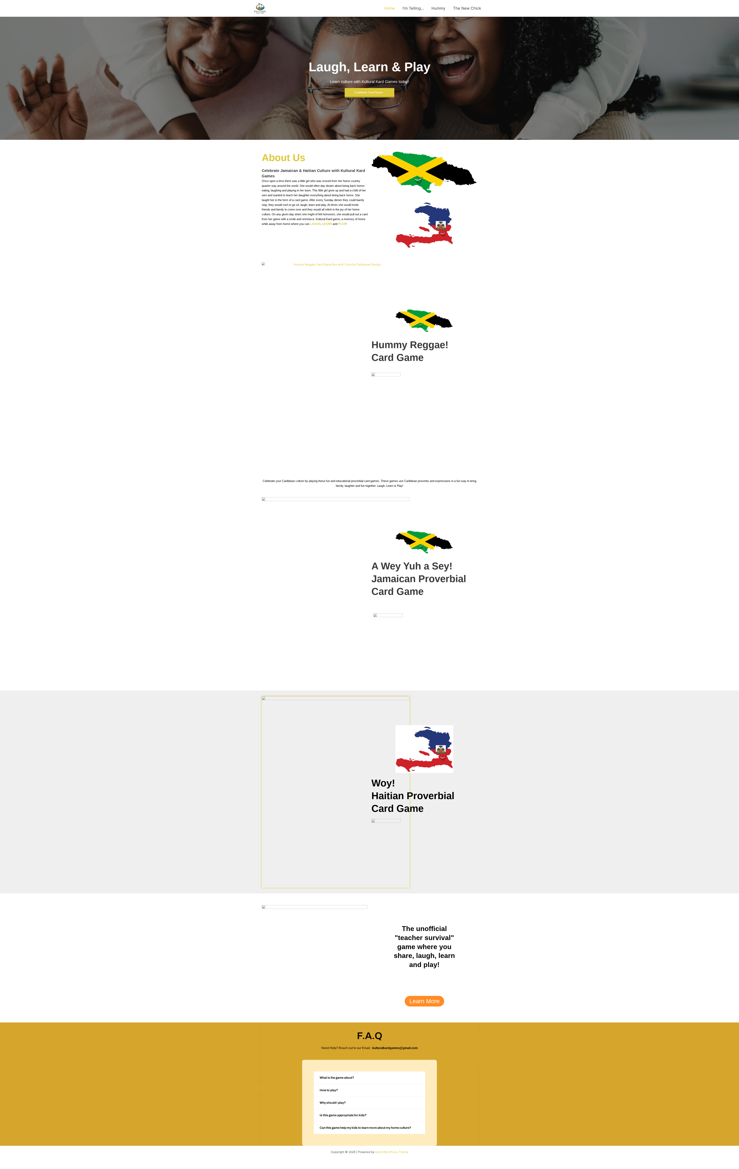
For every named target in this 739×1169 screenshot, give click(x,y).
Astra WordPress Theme (391, 1152)
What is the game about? (337, 1077)
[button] (369, 1078)
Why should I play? (333, 1102)
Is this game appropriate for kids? (343, 1115)
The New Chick (467, 8)
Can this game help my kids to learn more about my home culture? (365, 1127)
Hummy (438, 8)
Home (389, 8)
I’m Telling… (413, 8)
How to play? (329, 1090)
